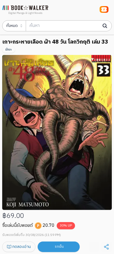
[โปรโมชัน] (104, 9)
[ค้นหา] (105, 25)
